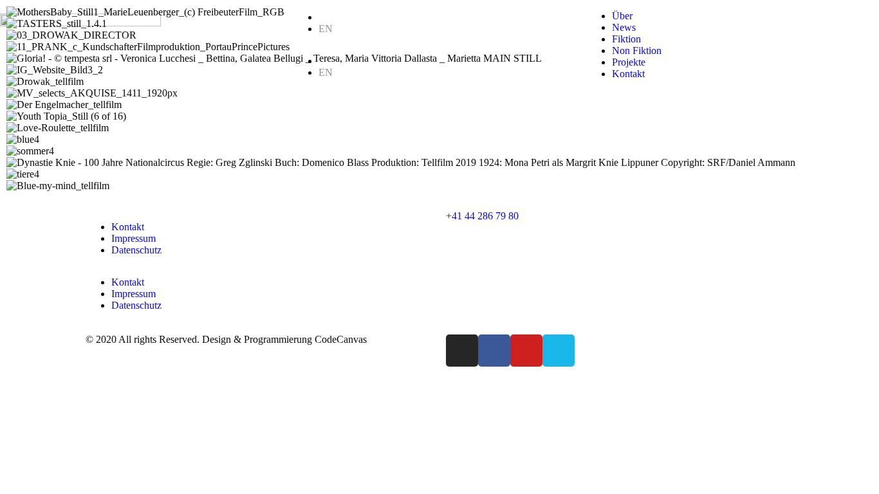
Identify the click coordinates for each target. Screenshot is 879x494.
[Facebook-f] (494, 350)
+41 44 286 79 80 (482, 215)
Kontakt (127, 226)
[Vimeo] (558, 350)
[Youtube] (526, 350)
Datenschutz (136, 249)
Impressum (133, 238)
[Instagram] (462, 350)
